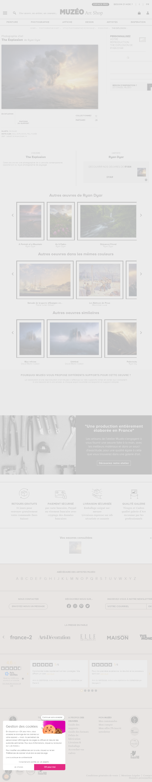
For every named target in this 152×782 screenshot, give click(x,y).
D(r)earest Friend (108, 245)
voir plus (50, 674)
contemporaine (55, 163)
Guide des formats (78, 732)
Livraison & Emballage (74, 744)
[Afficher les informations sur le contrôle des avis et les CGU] (23, 678)
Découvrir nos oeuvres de (110, 172)
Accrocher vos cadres (76, 751)
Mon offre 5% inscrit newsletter (110, 730)
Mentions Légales (130, 775)
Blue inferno (30, 363)
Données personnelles (140, 778)
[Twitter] (88, 608)
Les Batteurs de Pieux (99, 304)
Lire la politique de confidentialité (19, 757)
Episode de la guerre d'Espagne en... (45, 304)
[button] (6, 777)
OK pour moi (50, 767)
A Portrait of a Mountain (30, 245)
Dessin (89, 22)
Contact (147, 775)
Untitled (74, 363)
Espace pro (100, 4)
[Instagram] (76, 608)
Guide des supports (73, 726)
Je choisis (18, 767)
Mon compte (106, 725)
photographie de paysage (35, 165)
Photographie (40, 22)
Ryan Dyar (103, 28)
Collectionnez (83, 116)
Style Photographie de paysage (79, 28)
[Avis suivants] (150, 674)
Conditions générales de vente (102, 775)
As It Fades (60, 245)
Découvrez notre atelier (114, 463)
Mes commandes (108, 721)
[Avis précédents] (28, 674)
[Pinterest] (82, 608)
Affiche (67, 22)
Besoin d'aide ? (123, 4)
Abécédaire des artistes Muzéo (76, 572)
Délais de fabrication (74, 737)
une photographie (27, 163)
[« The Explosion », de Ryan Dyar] (75, 547)
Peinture (12, 22)
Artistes (112, 22)
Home (33, 28)
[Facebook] (69, 608)
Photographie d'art (49, 28)
